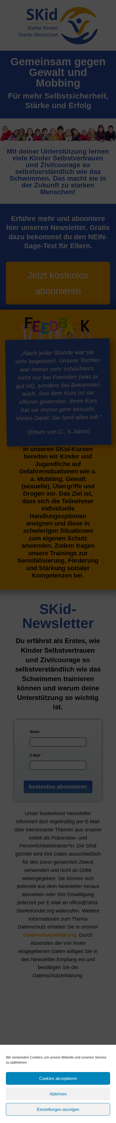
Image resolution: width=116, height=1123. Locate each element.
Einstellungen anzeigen (58, 1109)
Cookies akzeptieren (58, 1078)
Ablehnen (58, 1093)
